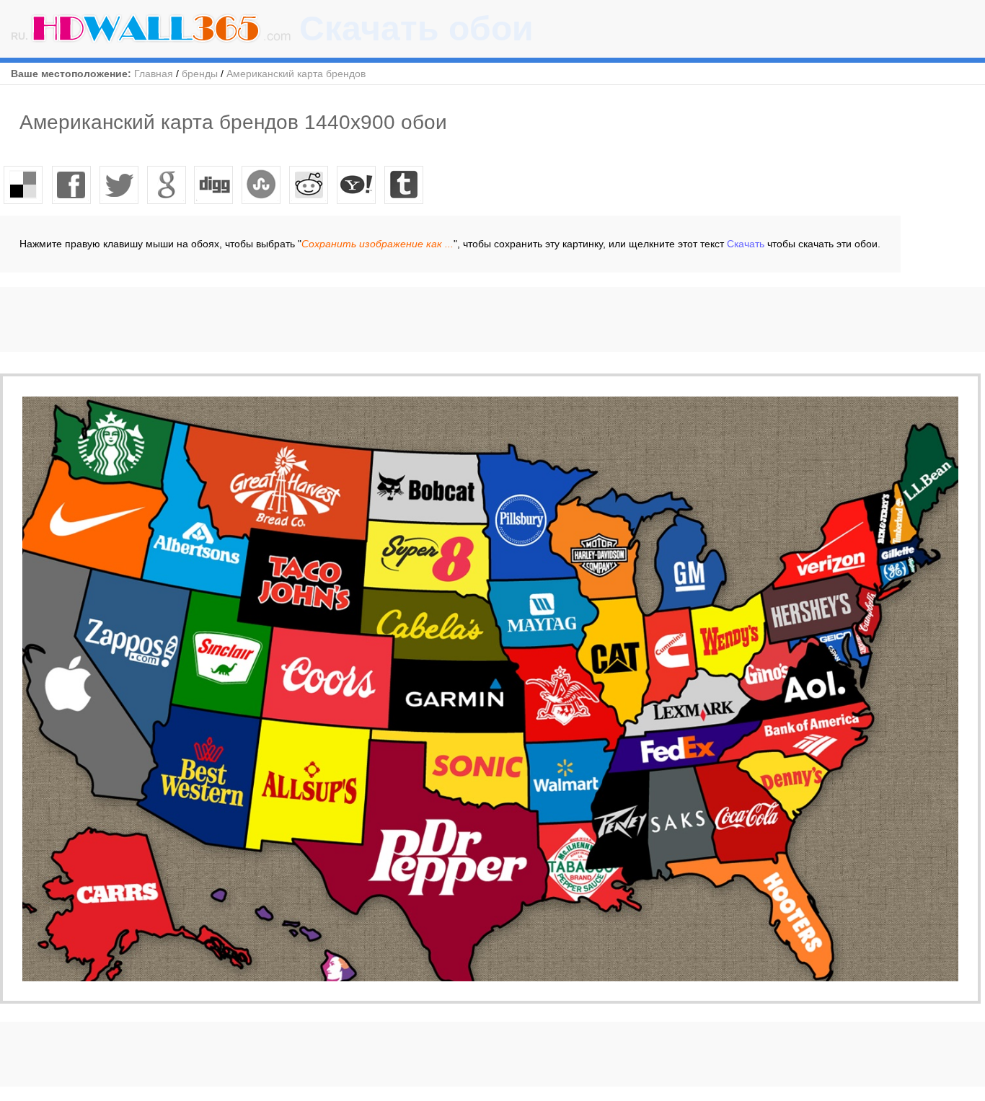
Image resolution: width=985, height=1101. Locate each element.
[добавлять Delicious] (23, 184)
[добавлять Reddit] (309, 184)
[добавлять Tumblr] (404, 184)
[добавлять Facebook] (71, 184)
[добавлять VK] (261, 184)
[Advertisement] (262, 319)
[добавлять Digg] (214, 184)
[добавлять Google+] (166, 184)
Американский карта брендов (296, 73)
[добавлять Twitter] (119, 184)
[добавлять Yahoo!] (357, 184)
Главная (153, 73)
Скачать (745, 243)
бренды (200, 73)
